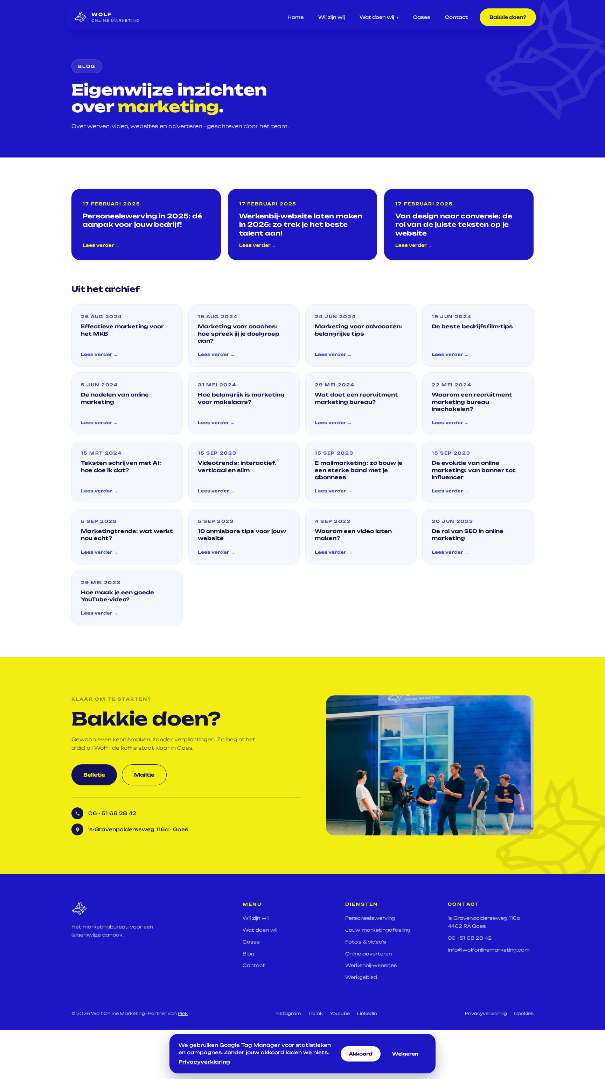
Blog (249, 954)
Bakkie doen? (507, 17)
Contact (456, 17)
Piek (183, 1013)
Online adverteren (368, 954)
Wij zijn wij (331, 17)
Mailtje (144, 775)
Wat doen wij (379, 17)
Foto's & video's (365, 942)
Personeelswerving (370, 918)
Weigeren (405, 1054)
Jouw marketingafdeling (377, 930)
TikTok (315, 1013)
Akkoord (361, 1054)
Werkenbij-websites (371, 965)
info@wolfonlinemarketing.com (489, 950)
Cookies (524, 1013)
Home (295, 17)
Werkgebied (361, 977)
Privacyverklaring (486, 1013)
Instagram (288, 1013)
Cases (421, 17)
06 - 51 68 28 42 (470, 938)
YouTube (340, 1013)
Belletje (94, 775)
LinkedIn (367, 1013)
